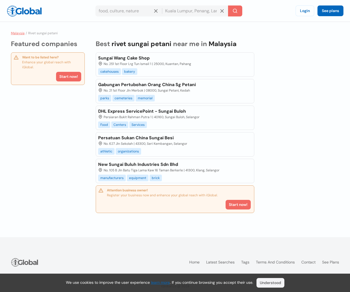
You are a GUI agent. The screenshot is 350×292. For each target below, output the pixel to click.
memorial (145, 98)
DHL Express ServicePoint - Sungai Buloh (142, 111)
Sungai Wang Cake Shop (124, 58)
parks (104, 98)
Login (305, 10)
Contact (308, 262)
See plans (330, 10)
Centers (119, 125)
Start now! (68, 76)
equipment (137, 178)
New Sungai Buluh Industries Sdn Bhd (138, 164)
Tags (245, 262)
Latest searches (220, 262)
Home (194, 262)
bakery (129, 71)
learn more (160, 282)
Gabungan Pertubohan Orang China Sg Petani (147, 84)
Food (104, 125)
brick (156, 178)
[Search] (235, 10)
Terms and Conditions (275, 262)
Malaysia (18, 33)
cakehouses (109, 71)
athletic (106, 151)
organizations (128, 151)
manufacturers (112, 178)
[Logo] (24, 10)
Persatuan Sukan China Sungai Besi (136, 138)
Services (138, 125)
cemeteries (123, 98)
